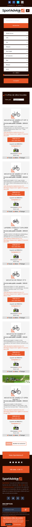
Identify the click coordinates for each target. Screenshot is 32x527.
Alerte (16, 158)
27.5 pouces (24, 134)
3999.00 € (16, 417)
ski (24, 485)
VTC (23, 132)
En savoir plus (17, 524)
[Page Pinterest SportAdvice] (22, 498)
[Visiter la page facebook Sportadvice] (13, 2)
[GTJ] (16, 379)
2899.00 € (16, 139)
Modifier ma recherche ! (19, 443)
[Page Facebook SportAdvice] (8, 498)
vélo (19, 485)
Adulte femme (17, 132)
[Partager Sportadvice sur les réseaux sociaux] (22, 2)
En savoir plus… (13, 516)
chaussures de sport (8, 487)
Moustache (10, 132)
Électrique (6, 134)
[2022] (16, 71)
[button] (16, 33)
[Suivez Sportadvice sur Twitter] (18, 2)
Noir (5, 242)
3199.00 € (16, 299)
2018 (7, 136)
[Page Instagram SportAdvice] (17, 498)
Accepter (9, 524)
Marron (6, 296)
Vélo (5, 132)
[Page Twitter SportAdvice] (13, 498)
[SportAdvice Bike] (13, 10)
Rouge (5, 413)
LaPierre (9, 238)
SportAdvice (5, 483)
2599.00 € (16, 246)
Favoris (10, 158)
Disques (12, 134)
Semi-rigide (17, 134)
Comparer (16, 81)
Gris (5, 136)
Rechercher (16, 25)
